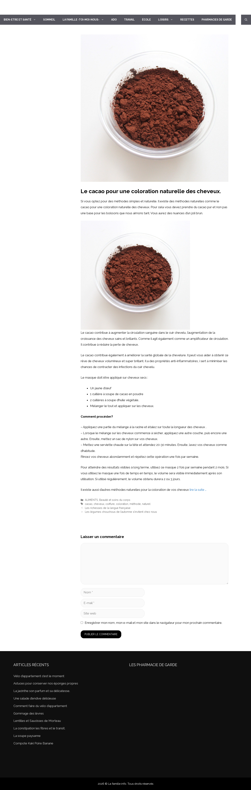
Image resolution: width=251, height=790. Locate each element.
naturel (146, 503)
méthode (135, 503)
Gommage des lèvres (28, 713)
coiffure (110, 503)
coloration (122, 503)
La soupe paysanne (27, 736)
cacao (88, 503)
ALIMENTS (91, 499)
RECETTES (187, 19)
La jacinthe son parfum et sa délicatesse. (41, 691)
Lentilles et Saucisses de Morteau (37, 721)
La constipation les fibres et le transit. (39, 728)
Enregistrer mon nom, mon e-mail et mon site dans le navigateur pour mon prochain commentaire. (153, 623)
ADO (114, 19)
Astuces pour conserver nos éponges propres (45, 683)
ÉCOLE (146, 19)
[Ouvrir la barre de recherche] (246, 20)
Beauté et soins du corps (114, 499)
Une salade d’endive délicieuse (34, 698)
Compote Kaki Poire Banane (33, 743)
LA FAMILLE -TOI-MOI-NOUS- (81, 19)
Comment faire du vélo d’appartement (40, 706)
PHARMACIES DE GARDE (217, 19)
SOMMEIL (49, 19)
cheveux (99, 503)
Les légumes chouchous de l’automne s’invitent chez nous (121, 511)
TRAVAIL (129, 19)
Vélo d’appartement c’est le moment (38, 676)
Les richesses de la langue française (107, 507)
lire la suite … (198, 489)
